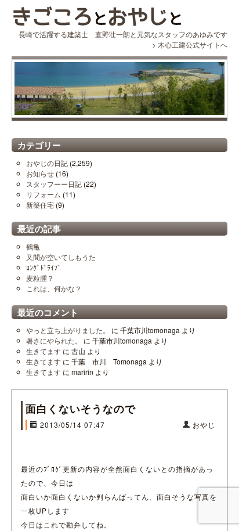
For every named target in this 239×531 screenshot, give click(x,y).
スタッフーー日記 (54, 184)
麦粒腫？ (40, 278)
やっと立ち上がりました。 (68, 330)
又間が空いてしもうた (61, 257)
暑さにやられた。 (54, 340)
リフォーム (43, 194)
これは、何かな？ (54, 288)
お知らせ (40, 173)
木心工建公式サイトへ (192, 44)
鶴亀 (33, 246)
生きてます (43, 351)
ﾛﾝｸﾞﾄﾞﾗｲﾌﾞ (43, 267)
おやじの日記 (47, 163)
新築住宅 (40, 204)
